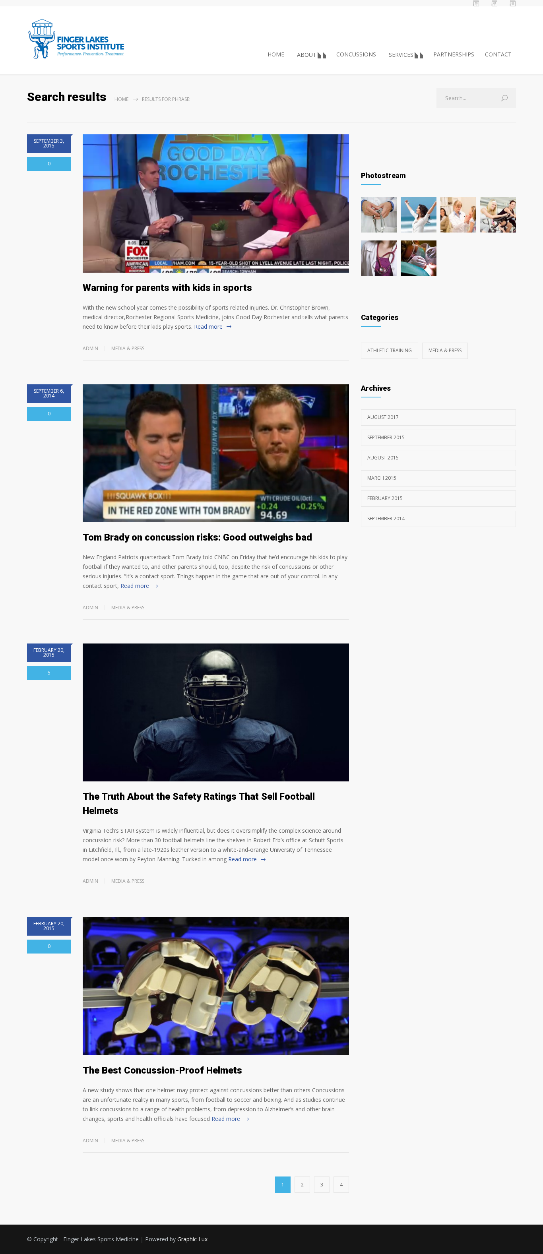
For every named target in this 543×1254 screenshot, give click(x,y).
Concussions (356, 54)
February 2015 (385, 498)
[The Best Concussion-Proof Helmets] (216, 986)
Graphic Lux (192, 1239)
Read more (208, 326)
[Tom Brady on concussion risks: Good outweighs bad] (216, 453)
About (306, 54)
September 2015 (386, 437)
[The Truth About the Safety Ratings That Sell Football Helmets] (216, 712)
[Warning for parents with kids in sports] (216, 203)
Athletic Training (389, 350)
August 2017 (383, 417)
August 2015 (383, 457)
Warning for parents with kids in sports (167, 287)
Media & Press (127, 348)
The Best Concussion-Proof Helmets (162, 1070)
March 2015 (381, 478)
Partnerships (453, 54)
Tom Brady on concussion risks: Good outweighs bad (197, 537)
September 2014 (386, 518)
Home (276, 54)
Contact (498, 54)
